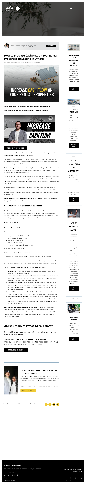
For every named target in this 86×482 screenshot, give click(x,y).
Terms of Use (13, 480)
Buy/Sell (68, 480)
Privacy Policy (7, 480)
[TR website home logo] (12, 6)
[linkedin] (57, 404)
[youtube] (53, 404)
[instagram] (49, 404)
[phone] (81, 478)
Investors (64, 480)
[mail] (78, 478)
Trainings (80, 480)
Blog (5, 62)
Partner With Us (74, 480)
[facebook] (46, 404)
